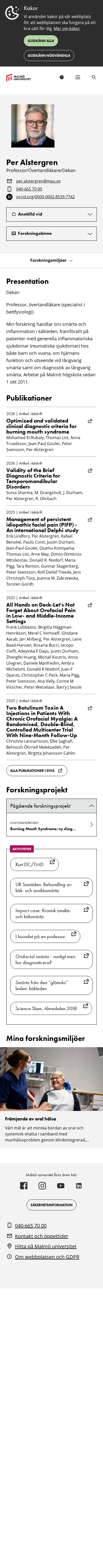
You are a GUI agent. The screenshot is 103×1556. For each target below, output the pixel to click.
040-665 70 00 (29, 189)
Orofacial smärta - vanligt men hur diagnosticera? (45, 959)
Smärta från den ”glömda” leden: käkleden (42, 985)
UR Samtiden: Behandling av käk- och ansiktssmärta (44, 887)
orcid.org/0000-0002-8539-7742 (45, 197)
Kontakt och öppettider (41, 1236)
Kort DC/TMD (30, 864)
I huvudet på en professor (40, 936)
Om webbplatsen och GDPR (47, 1256)
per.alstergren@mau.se (38, 181)
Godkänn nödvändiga (49, 55)
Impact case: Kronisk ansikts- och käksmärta (43, 913)
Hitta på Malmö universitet (45, 1246)
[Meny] (77, 77)
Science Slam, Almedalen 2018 (46, 1008)
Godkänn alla (41, 41)
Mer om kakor (67, 28)
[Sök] (93, 77)
